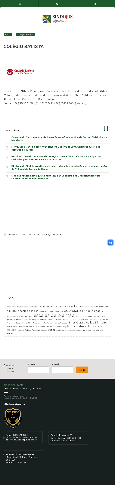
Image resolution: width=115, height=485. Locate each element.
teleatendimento (62, 330)
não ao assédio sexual (26, 327)
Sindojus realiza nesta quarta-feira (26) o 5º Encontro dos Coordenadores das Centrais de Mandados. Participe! (55, 177)
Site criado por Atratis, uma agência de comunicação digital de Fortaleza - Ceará (58, 478)
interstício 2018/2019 (39, 320)
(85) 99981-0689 (13, 437)
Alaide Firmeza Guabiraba (27, 307)
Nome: (32, 364)
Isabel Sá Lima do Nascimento (59, 320)
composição (61, 311)
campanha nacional (89, 307)
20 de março (11, 307)
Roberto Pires (30, 330)
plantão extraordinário (81, 326)
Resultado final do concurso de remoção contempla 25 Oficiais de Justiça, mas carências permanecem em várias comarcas (56, 158)
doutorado (93, 310)
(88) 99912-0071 (30, 437)
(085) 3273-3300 (20, 435)
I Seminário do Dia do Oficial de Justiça (87, 320)
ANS (67, 306)
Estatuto (89, 316)
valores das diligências (92, 330)
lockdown (18, 323)
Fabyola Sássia (99, 316)
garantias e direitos (14, 320)
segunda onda (41, 330)
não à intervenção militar (44, 327)
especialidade (80, 316)
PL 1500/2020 (60, 327)
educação (27, 316)
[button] (20, 3)
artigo (76, 306)
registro (21, 330)
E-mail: (56, 364)
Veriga (10, 333)
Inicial (8, 34)
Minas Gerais (76, 322)
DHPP (83, 311)
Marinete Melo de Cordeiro (56, 323)
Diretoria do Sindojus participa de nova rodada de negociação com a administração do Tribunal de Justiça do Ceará (59, 168)
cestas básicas (29, 310)
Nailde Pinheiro (96, 322)
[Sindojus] (57, 19)
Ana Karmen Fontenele (51, 306)
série (51, 329)
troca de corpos (75, 330)
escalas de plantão (54, 315)
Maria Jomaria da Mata (37, 323)
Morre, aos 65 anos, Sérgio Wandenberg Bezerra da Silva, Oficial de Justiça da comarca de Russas (55, 148)
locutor (25, 323)
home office (26, 320)
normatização (12, 327)
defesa (72, 310)
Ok (81, 369)
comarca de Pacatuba (47, 311)
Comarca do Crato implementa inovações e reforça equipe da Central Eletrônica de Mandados (59, 139)
